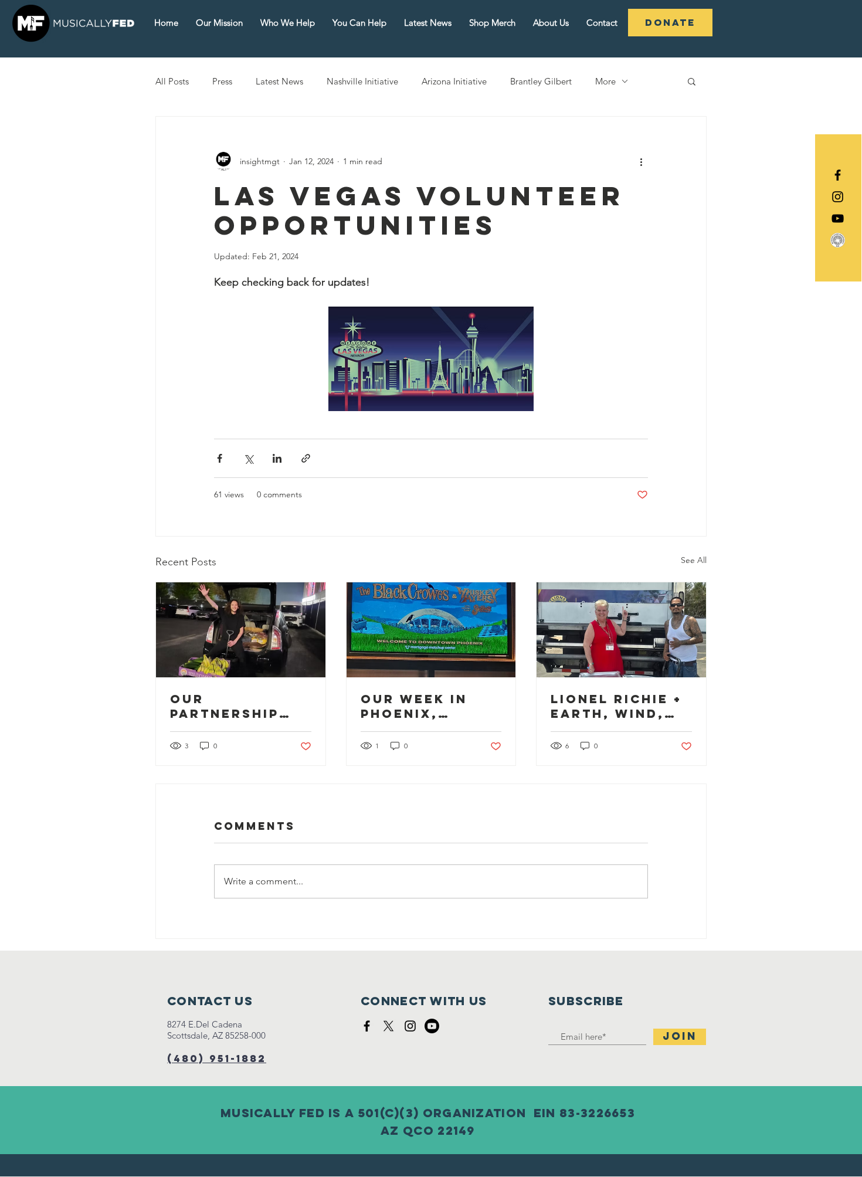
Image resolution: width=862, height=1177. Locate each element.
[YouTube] (837, 218)
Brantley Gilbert (541, 81)
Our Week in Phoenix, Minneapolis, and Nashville (424, 706)
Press (222, 81)
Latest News (279, 81)
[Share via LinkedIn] (277, 458)
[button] (691, 81)
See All (694, 560)
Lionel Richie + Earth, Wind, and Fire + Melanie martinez (616, 706)
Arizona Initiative (454, 81)
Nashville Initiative (362, 81)
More (605, 81)
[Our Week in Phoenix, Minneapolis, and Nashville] (431, 629)
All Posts (172, 81)
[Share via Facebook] (219, 458)
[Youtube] (432, 1026)
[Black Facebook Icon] (837, 175)
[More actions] (641, 161)
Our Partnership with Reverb (225, 706)
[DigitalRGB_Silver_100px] (837, 240)
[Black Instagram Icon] (837, 196)
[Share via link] (305, 458)
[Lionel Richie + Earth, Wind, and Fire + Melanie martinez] (621, 629)
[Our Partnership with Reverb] (240, 629)
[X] (388, 1026)
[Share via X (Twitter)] (248, 458)
